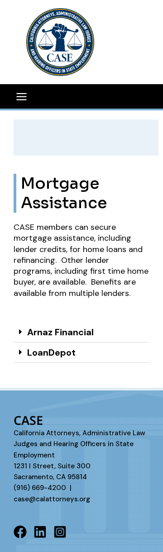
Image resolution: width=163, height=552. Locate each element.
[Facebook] (20, 531)
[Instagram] (60, 531)
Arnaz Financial (60, 332)
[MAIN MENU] (21, 96)
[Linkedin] (40, 531)
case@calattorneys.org (52, 499)
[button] (81, 332)
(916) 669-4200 (40, 487)
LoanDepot (51, 352)
